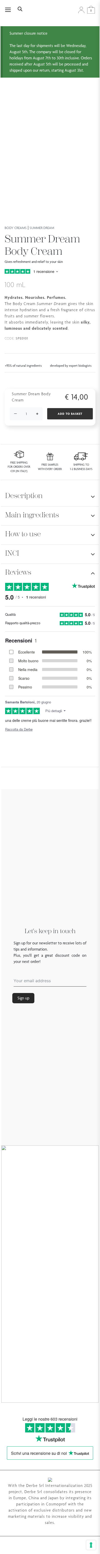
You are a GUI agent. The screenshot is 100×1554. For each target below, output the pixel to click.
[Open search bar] (20, 8)
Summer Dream (41, 228)
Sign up (23, 998)
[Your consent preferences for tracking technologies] (91, 1545)
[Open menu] (10, 10)
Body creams (16, 228)
